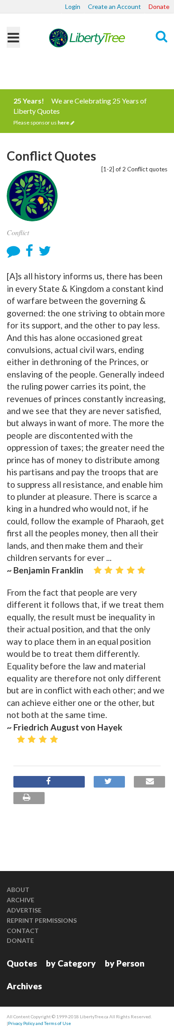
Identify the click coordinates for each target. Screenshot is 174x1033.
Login (72, 6)
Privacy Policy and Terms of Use (39, 1023)
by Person (125, 963)
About (18, 889)
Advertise (24, 910)
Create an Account (114, 6)
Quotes (22, 963)
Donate (159, 6)
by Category (71, 963)
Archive (20, 900)
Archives (24, 986)
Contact (23, 930)
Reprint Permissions (42, 920)
